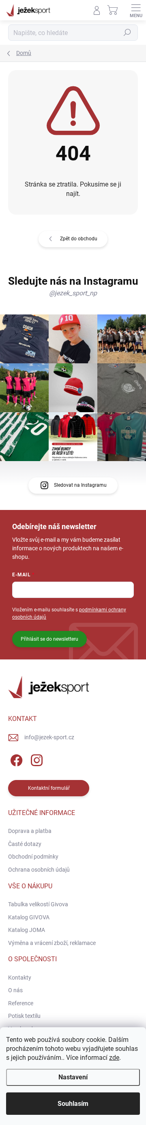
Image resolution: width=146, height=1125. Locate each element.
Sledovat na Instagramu (80, 485)
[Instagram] (35, 759)
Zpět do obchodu (78, 239)
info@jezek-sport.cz (49, 737)
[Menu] (136, 10)
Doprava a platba (30, 831)
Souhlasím (73, 1103)
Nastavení (73, 1077)
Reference (20, 1003)
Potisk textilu (24, 1016)
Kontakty (19, 977)
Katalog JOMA (26, 930)
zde (114, 1057)
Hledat (127, 32)
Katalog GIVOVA (28, 917)
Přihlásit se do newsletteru (49, 639)
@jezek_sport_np (73, 293)
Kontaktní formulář (49, 788)
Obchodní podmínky (33, 856)
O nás (15, 990)
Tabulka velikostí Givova (38, 904)
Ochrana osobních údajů (39, 869)
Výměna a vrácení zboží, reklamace (52, 943)
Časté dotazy (24, 844)
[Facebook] (15, 759)
